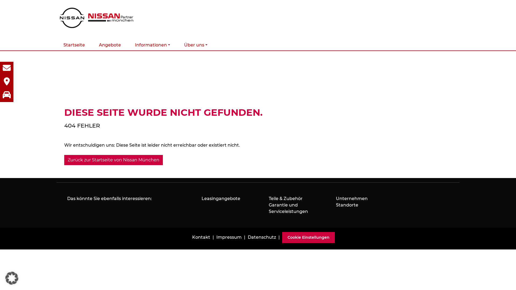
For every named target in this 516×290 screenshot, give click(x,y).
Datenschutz (262, 237)
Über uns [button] (194, 45)
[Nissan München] (96, 18)
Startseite (74, 45)
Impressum (229, 237)
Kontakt (201, 237)
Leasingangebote (221, 198)
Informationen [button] (151, 45)
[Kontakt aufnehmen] (6, 68)
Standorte (347, 205)
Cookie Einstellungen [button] (308, 237)
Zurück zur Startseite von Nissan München (113, 159)
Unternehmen (352, 198)
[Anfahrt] (6, 82)
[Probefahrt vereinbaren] (6, 95)
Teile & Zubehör (286, 198)
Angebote (110, 45)
